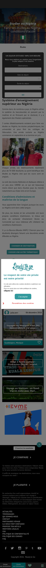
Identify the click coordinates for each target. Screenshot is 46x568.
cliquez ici (8, 291)
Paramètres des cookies (23, 303)
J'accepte (23, 296)
